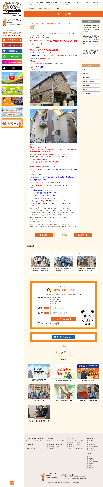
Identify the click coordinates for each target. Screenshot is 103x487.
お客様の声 (49, 3)
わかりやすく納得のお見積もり (76, 448)
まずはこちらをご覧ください (35, 438)
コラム (90, 456)
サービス (70, 438)
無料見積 (95, 3)
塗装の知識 (91, 463)
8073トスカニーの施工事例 (55, 444)
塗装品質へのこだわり (74, 442)
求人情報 (91, 448)
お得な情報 (91, 460)
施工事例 (40, 3)
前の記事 (45, 235)
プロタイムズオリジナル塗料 (76, 441)
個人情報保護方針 (76, 482)
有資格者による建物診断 (75, 444)
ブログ (86, 3)
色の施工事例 (52, 448)
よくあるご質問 (92, 450)
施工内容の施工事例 (54, 446)
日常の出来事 (92, 467)
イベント (67, 3)
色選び (90, 465)
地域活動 (91, 458)
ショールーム (92, 442)
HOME (29, 8)
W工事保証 (71, 446)
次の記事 (81, 235)
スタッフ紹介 (92, 444)
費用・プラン (58, 3)
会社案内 (77, 3)
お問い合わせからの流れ (95, 446)
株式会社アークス (72, 475)
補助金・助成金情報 (93, 461)
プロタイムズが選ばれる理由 (35, 441)
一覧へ (63, 235)
